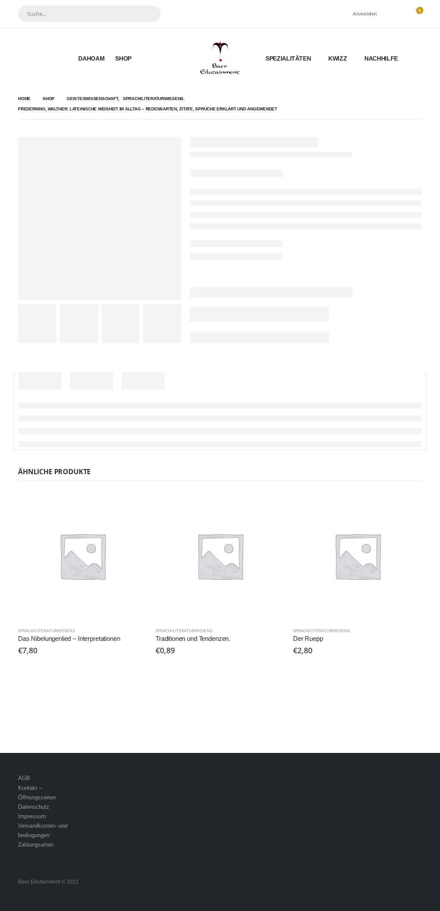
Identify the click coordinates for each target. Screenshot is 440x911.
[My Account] (395, 14)
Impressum (32, 816)
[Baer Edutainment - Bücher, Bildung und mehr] (220, 58)
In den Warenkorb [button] (133, 505)
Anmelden (365, 13)
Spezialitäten (288, 58)
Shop (123, 58)
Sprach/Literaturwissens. (47, 631)
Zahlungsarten (35, 844)
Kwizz (337, 58)
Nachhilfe (381, 58)
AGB (24, 778)
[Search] (149, 13)
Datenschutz (33, 807)
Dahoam (91, 58)
